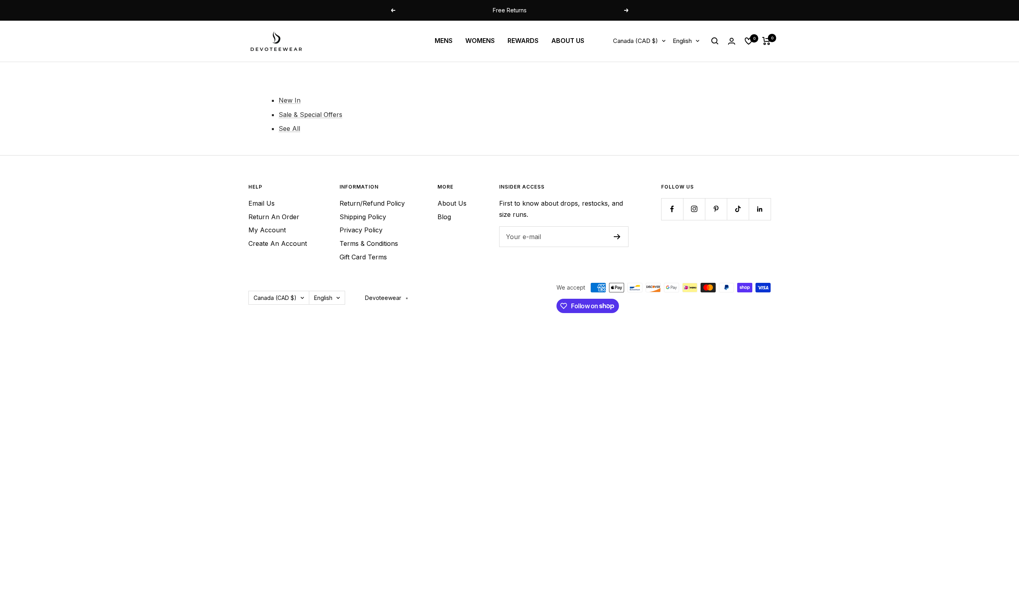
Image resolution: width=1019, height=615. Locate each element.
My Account (267, 230)
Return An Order (273, 217)
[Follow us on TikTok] (738, 209)
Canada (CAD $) (635, 41)
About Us (452, 203)
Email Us (261, 203)
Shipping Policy (363, 217)
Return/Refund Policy (372, 203)
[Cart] (766, 41)
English (682, 41)
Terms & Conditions (369, 243)
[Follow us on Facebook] (672, 209)
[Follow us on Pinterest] (716, 209)
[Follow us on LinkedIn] (760, 209)
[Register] (617, 236)
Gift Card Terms (363, 257)
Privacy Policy (361, 230)
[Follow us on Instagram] (694, 209)
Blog (444, 217)
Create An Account (277, 243)
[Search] (714, 41)
